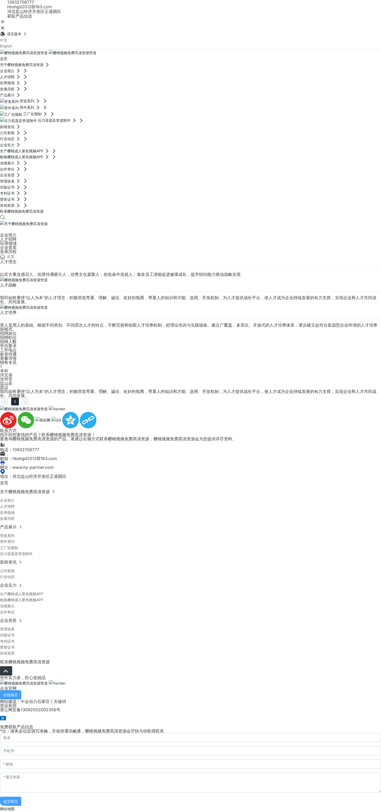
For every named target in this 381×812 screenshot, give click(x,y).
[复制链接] (88, 420)
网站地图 (7, 809)
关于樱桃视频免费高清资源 (22, 230)
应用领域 (8, 243)
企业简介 (8, 235)
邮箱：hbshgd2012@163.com (28, 458)
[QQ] (56, 420)
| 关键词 (58, 701)
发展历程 (8, 251)
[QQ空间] (71, 420)
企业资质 (8, 247)
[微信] (26, 420)
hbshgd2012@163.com (29, 6)
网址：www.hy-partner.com (27, 467)
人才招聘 (8, 239)
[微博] (9, 420)
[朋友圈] (43, 420)
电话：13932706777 (19, 449)
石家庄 (43, 701)
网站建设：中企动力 (18, 701)
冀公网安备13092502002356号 (30, 709)
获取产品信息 (19, 16)
